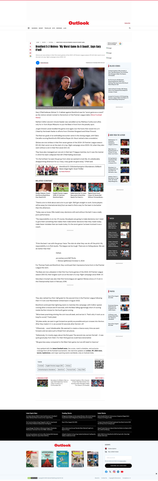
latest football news (60, 348)
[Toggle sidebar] (28, 28)
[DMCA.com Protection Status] (32, 478)
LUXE (64, 28)
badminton (46, 353)
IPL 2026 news (97, 351)
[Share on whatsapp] (30, 52)
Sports (44, 42)
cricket (88, 351)
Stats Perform (65, 171)
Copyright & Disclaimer (115, 478)
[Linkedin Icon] (118, 471)
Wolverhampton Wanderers (46, 369)
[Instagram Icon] (114, 471)
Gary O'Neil (81, 369)
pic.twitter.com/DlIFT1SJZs (66, 258)
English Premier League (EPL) (54, 365)
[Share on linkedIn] (30, 49)
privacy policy (122, 461)
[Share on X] (30, 46)
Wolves (68, 365)
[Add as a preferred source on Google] (30, 56)
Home (37, 42)
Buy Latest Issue (113, 452)
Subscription (112, 449)
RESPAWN (59, 28)
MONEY (41, 28)
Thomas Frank (71, 369)
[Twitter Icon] (110, 471)
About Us (97, 478)
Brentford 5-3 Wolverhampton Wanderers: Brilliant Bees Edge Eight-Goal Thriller (80, 167)
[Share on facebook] (30, 43)
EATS (53, 28)
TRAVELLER (47, 28)
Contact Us (104, 478)
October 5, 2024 (78, 261)
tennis (39, 353)
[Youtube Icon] (122, 471)
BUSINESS (34, 28)
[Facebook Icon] (106, 471)
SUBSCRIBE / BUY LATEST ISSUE (118, 465)
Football (51, 42)
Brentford (61, 369)
